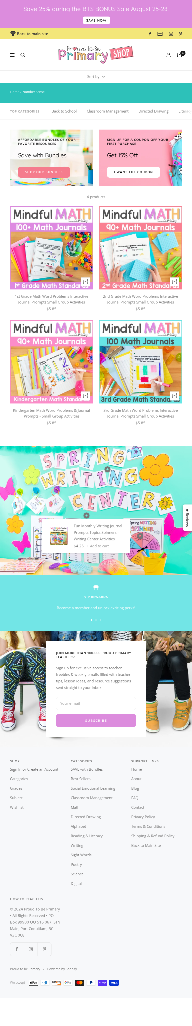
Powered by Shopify (62, 969)
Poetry (76, 864)
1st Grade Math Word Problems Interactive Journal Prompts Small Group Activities (51, 299)
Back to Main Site (146, 845)
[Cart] (179, 55)
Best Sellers (80, 778)
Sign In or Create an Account (34, 769)
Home (14, 91)
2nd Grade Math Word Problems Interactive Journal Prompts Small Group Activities (140, 299)
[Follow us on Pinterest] (44, 949)
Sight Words (81, 854)
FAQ (134, 797)
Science (77, 873)
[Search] (22, 55)
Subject (16, 797)
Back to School (64, 111)
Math (75, 807)
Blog (135, 788)
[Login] (168, 55)
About (136, 778)
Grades (16, 788)
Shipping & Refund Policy (152, 835)
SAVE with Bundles (87, 769)
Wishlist (17, 807)
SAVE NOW (96, 20)
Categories (19, 778)
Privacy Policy (143, 816)
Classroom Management (107, 111)
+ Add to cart (98, 545)
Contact (137, 807)
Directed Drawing (153, 111)
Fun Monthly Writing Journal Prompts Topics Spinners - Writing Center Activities (98, 532)
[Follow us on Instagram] (31, 949)
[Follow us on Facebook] (17, 949)
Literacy (185, 111)
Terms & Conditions (148, 826)
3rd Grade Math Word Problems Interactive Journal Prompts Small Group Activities (141, 413)
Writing (77, 845)
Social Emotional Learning (93, 788)
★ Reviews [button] (187, 517)
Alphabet (78, 826)
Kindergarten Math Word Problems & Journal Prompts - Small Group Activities (51, 413)
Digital (76, 883)
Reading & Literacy (87, 835)
